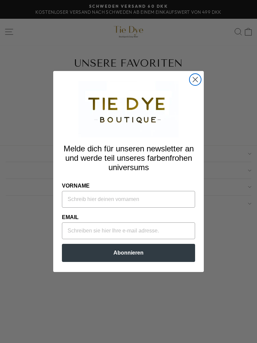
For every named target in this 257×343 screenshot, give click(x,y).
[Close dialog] (195, 79)
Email (70, 217)
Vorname (76, 186)
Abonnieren (128, 253)
